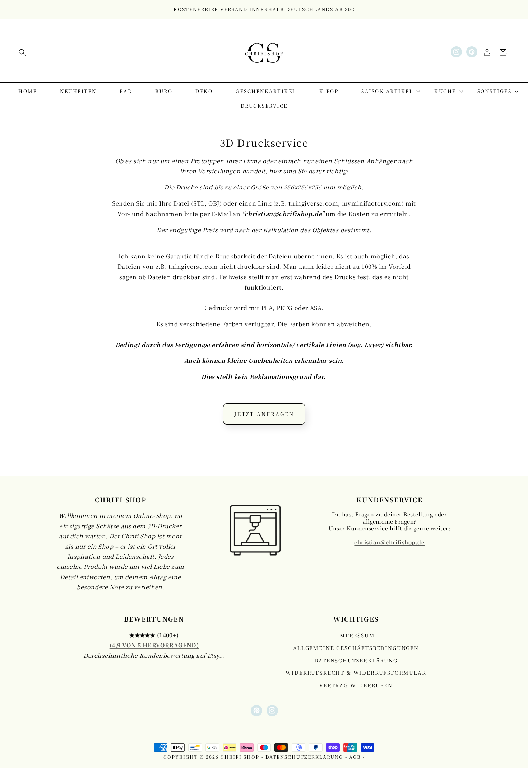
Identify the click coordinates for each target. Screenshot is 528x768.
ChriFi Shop (240, 757)
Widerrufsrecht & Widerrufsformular (356, 672)
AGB (355, 757)
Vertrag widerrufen (356, 685)
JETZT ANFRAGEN (264, 413)
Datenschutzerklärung (355, 660)
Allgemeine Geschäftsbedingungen (356, 647)
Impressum (356, 635)
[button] (22, 52)
